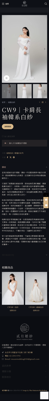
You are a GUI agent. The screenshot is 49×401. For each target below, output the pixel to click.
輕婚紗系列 (19, 153)
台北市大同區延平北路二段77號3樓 (19, 352)
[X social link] (10, 157)
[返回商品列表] (42, 102)
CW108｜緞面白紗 (36, 307)
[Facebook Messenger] (46, 200)
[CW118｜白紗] (13, 288)
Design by (34, 390)
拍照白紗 (11, 102)
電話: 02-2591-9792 (12, 355)
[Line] (46, 205)
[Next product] (45, 102)
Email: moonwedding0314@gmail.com (22, 359)
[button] (4, 48)
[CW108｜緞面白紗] (36, 288)
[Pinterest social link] (13, 157)
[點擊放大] (6, 78)
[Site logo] (24, 3)
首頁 (3, 102)
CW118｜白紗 (12, 307)
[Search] (45, 3)
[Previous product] (39, 102)
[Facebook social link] (7, 157)
